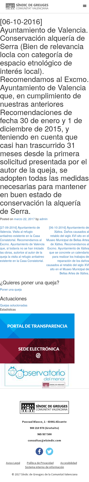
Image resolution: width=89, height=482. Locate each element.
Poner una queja (11, 289)
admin (44, 219)
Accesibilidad (68, 463)
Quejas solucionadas (13, 305)
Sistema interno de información (44, 467)
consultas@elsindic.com (44, 440)
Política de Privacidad (40, 463)
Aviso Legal (13, 463)
